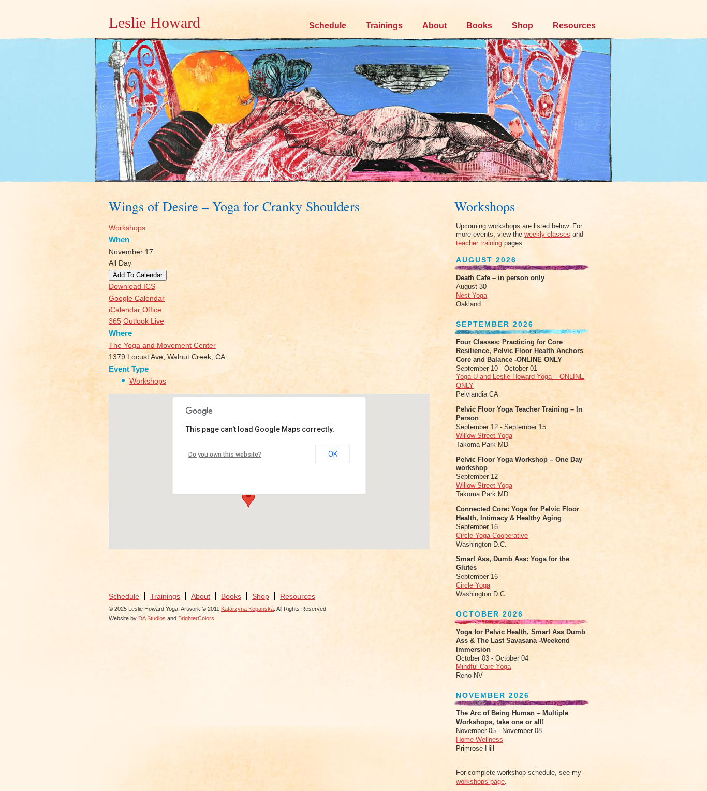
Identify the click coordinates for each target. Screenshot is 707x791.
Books (479, 25)
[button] (248, 498)
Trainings (384, 25)
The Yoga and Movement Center (162, 345)
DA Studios (152, 618)
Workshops (127, 228)
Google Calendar (137, 298)
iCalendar (124, 309)
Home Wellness (479, 739)
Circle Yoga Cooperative (492, 535)
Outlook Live (143, 321)
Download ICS (132, 286)
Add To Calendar (138, 275)
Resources (574, 25)
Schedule (327, 25)
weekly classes (547, 234)
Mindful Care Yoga (483, 666)
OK (332, 454)
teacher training (479, 243)
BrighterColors (196, 618)
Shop (522, 25)
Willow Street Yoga (484, 436)
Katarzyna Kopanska (247, 609)
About (434, 25)
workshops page (480, 781)
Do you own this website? (224, 454)
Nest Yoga (471, 295)
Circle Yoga (473, 585)
